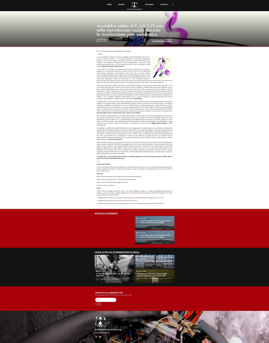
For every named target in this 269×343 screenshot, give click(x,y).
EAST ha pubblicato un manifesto (128, 150)
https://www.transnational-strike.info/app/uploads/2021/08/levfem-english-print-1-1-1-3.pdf (135, 198)
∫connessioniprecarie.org (108, 329)
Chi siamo (149, 4)
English (100, 54)
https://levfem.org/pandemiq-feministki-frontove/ (122, 200)
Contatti (164, 4)
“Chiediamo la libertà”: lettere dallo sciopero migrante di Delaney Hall (151, 275)
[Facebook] (100, 337)
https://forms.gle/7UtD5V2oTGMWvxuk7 (152, 203)
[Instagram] (96, 337)
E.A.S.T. (100, 51)
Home (109, 4)
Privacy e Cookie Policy (102, 333)
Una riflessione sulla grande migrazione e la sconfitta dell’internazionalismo (153, 222)
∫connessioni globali (162, 41)
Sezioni (121, 4)
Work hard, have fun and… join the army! (154, 261)
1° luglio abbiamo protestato (106, 101)
